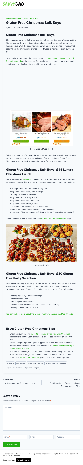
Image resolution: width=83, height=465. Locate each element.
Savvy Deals (11, 18)
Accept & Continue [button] (23, 460)
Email (33, 437)
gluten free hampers (14, 368)
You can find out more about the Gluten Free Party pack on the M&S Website (39, 314)
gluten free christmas (35, 363)
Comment (9, 408)
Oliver (10, 28)
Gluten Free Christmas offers (53, 219)
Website (60, 437)
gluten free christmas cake (56, 363)
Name (7, 437)
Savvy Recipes (23, 18)
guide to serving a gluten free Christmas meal (50, 334)
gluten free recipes (32, 368)
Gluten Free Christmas (30, 357)
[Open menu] (78, 4)
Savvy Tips (34, 18)
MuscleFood (28, 179)
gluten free (20, 363)
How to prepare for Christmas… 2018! (19, 381)
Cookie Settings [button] (9, 460)
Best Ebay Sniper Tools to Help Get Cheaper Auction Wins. (65, 383)
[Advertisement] (44, 90)
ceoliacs (10, 363)
